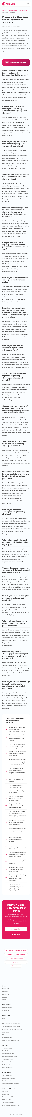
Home (4, 10)
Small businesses (7, 1075)
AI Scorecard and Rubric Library (11, 1026)
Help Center (5, 1032)
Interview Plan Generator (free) (11, 1024)
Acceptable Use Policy (8, 1102)
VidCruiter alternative (8, 1065)
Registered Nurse (21, 954)
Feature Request (7, 1007)
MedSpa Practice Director (16, 958)
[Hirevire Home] (9, 4)
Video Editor (9, 954)
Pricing (4, 986)
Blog (3, 1018)
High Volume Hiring (7, 1037)
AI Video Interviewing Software (11, 1040)
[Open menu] (28, 4)
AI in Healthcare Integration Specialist (16, 950)
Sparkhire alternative (8, 1053)
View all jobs (15, 966)
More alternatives (7, 1067)
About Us (5, 1091)
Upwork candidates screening (10, 1083)
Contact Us (5, 1094)
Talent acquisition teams (9, 1081)
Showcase (5, 991)
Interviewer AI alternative (9, 1056)
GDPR (4, 1000)
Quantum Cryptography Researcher (16, 962)
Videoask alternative (8, 1059)
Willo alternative (7, 1048)
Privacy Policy (6, 1099)
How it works (6, 989)
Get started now (16, 929)
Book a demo (16, 934)
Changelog (5, 1010)
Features (5, 997)
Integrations (5, 994)
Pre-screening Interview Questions (12, 1029)
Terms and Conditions (8, 1097)
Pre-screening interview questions (17, 10)
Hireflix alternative (7, 1051)
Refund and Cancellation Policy (11, 1105)
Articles (4, 1021)
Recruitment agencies (8, 1078)
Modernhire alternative (9, 1062)
